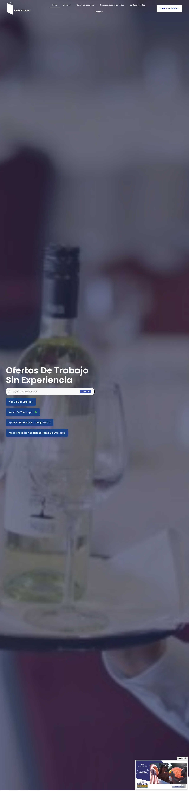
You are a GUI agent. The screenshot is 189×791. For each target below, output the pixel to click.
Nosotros (98, 11)
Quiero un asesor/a (85, 5)
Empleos (67, 5)
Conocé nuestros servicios (112, 5)
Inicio (54, 5)
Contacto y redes (137, 5)
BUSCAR (85, 391)
